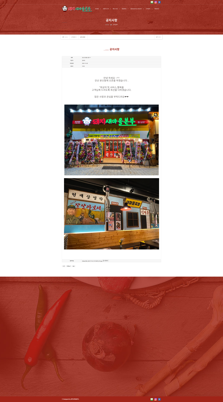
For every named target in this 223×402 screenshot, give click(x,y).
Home (107, 25)
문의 (159, 37)
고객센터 (73, 37)
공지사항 (82, 37)
